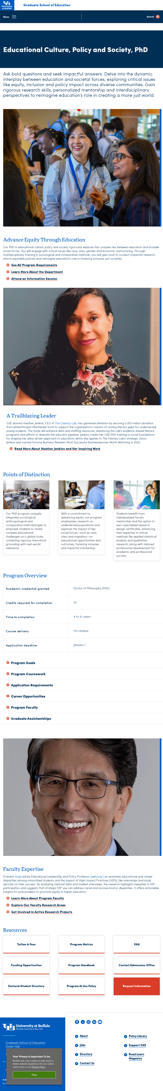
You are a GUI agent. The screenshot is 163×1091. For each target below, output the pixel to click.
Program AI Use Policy (81, 986)
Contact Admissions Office (137, 965)
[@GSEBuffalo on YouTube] (100, 1022)
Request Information (137, 986)
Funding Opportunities (26, 965)
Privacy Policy (38, 1067)
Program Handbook (76, 966)
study (18, 876)
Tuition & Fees (26, 944)
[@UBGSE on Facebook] (77, 1022)
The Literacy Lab (66, 423)
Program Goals (23, 663)
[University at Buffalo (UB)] (7, 4)
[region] (34, 1066)
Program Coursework (28, 674)
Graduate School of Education (46, 4)
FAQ (137, 944)
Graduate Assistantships (31, 718)
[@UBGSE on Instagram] (88, 1022)
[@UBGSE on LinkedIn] (94, 1022)
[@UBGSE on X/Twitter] (83, 1022)
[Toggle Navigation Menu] (81, 16)
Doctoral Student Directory (26, 986)
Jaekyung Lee (99, 876)
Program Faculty (24, 707)
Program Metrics (81, 944)
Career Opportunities (28, 696)
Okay (34, 1074)
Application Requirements (32, 685)
